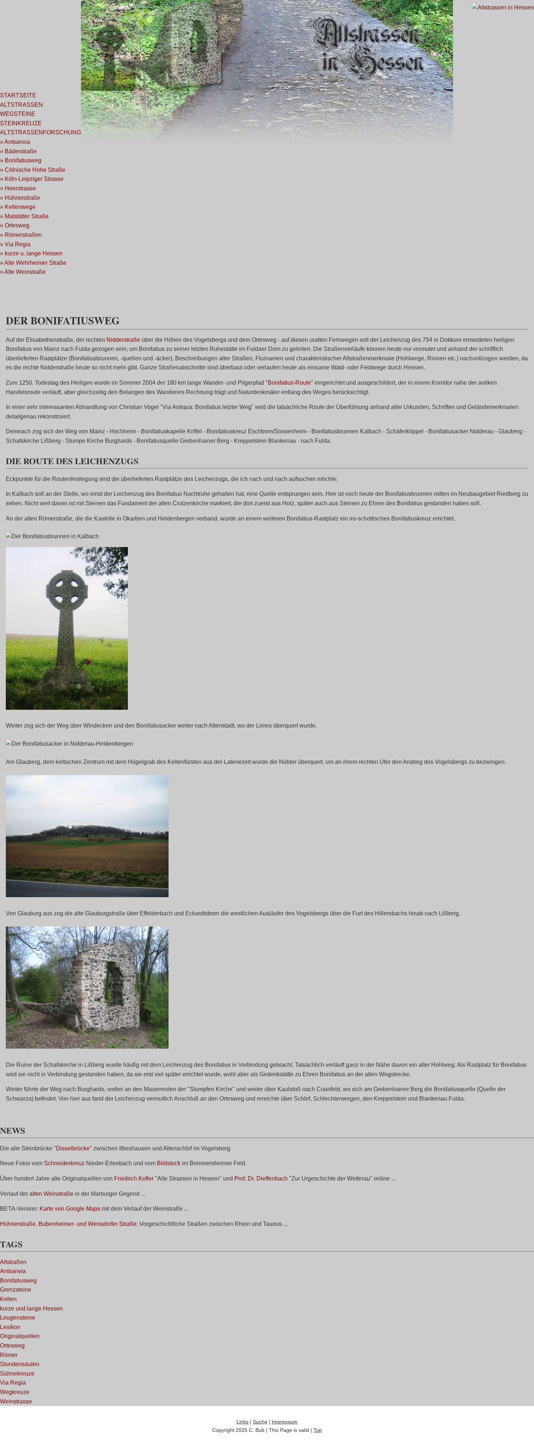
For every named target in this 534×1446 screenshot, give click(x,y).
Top (317, 1430)
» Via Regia (15, 244)
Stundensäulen (19, 1364)
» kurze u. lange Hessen (31, 253)
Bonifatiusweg (18, 1280)
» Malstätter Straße (24, 216)
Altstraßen (13, 1262)
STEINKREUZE (21, 123)
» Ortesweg (14, 225)
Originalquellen (20, 1336)
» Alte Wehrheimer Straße (33, 263)
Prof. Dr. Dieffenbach (261, 1178)
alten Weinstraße (51, 1194)
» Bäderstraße (18, 151)
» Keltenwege (18, 207)
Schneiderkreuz (64, 1163)
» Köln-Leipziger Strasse (32, 179)
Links (242, 1422)
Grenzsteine (15, 1290)
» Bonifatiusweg (20, 160)
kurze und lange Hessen (31, 1308)
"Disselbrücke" (73, 1148)
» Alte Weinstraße (23, 272)
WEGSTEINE (17, 114)
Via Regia (13, 1383)
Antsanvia (13, 1271)
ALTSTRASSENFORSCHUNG (40, 132)
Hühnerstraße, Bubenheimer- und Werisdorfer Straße (68, 1224)
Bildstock (169, 1163)
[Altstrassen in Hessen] (503, 7)
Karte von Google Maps (70, 1209)
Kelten (8, 1299)
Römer (8, 1355)
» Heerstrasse (18, 188)
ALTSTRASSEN (21, 105)
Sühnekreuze (17, 1373)
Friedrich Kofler (134, 1178)
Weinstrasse (16, 1401)
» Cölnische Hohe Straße (32, 170)
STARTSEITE (18, 95)
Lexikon (10, 1327)
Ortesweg (12, 1345)
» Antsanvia (15, 142)
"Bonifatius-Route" (289, 383)
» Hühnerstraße (20, 198)
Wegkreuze (14, 1392)
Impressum (285, 1422)
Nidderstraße (123, 340)
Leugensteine (17, 1318)
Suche (260, 1422)
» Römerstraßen (21, 235)
